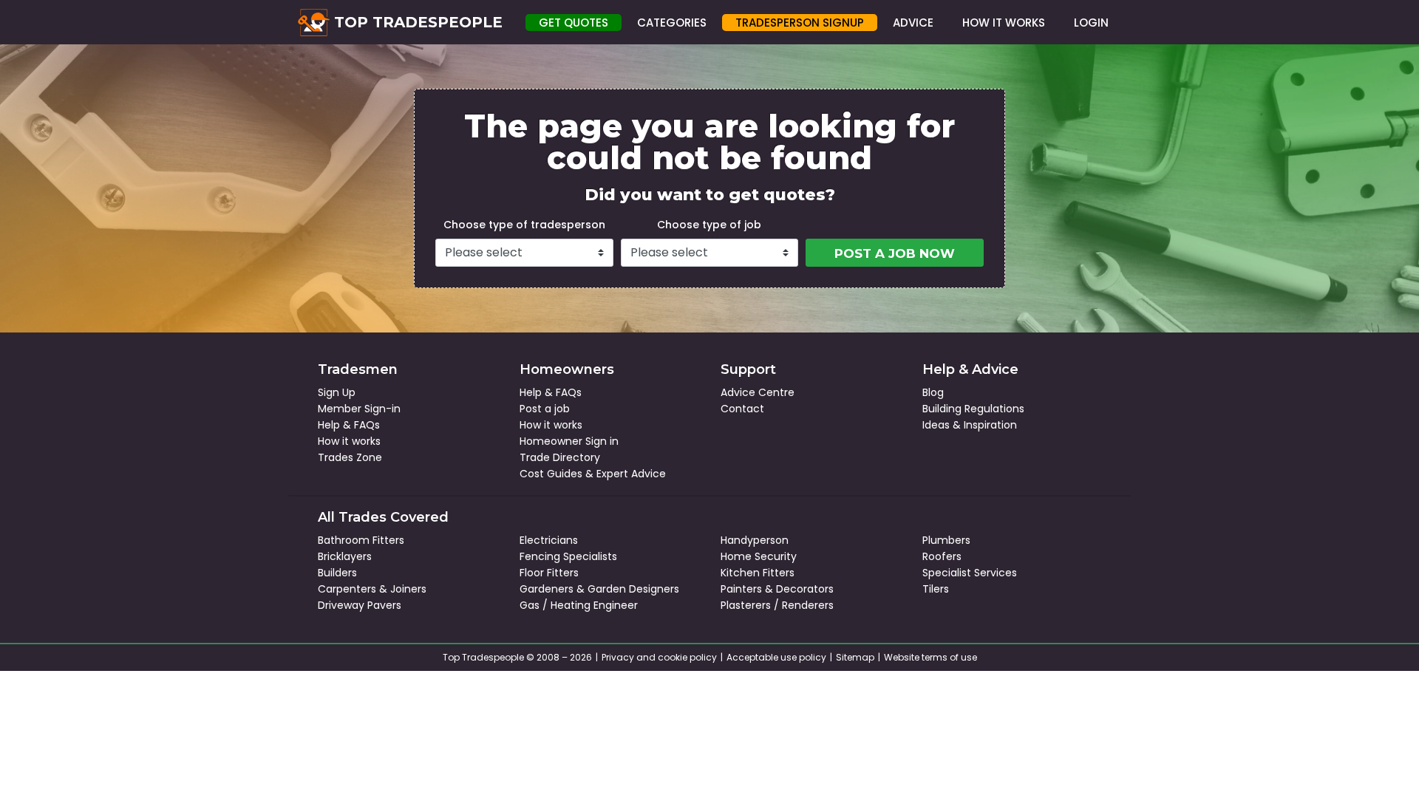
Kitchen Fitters (757, 572)
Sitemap (855, 657)
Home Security (759, 556)
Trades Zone (350, 457)
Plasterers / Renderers (777, 605)
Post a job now (894, 253)
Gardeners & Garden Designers (599, 589)
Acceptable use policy (776, 657)
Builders (337, 572)
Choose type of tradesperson (524, 224)
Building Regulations (973, 408)
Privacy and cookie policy (659, 657)
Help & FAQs (349, 424)
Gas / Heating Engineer (579, 605)
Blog (933, 392)
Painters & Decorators (777, 589)
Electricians (549, 540)
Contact (742, 408)
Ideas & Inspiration (969, 424)
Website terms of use (930, 657)
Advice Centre (757, 392)
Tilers (935, 589)
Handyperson (755, 540)
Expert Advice (631, 473)
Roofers (942, 556)
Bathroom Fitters (361, 540)
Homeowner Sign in (569, 441)
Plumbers (946, 540)
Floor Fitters (549, 572)
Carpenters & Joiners (372, 589)
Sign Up (336, 392)
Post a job (545, 408)
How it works (349, 441)
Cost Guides (551, 473)
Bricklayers (345, 556)
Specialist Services (969, 572)
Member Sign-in (359, 408)
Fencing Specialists (568, 556)
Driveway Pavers (359, 605)
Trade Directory (560, 457)
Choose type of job (709, 224)
